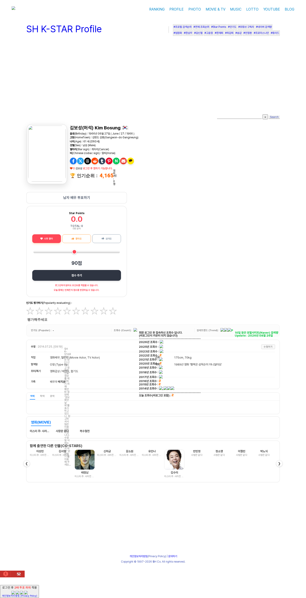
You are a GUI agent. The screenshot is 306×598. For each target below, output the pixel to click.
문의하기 (172, 556)
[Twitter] (80, 161)
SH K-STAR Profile (64, 29)
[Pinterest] (109, 161)
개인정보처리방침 (138, 556)
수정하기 (268, 346)
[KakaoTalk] (130, 161)
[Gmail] (123, 161)
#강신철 (198, 33)
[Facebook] (73, 161)
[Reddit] (94, 161)
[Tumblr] (102, 161)
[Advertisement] (153, 76)
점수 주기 (76, 275)
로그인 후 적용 (19, 591)
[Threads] (87, 161)
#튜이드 (275, 33)
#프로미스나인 (261, 33)
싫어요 (109, 238)
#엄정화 (178, 33)
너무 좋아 (48, 238)
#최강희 (229, 33)
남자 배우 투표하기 (76, 198)
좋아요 (78, 238)
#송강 (238, 33)
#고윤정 (209, 33)
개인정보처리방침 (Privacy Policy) (19, 595)
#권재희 (219, 33)
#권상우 (188, 33)
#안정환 (248, 33)
